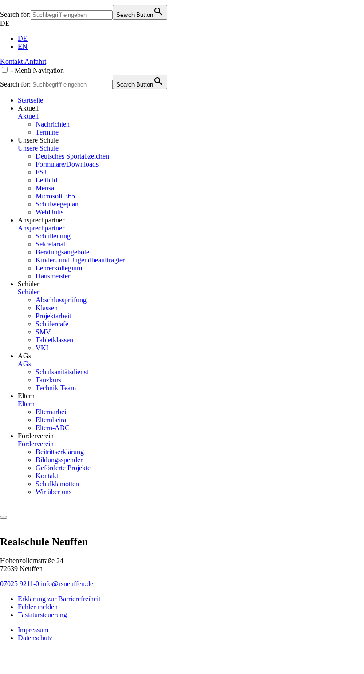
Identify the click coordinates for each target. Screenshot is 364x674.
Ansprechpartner (41, 228)
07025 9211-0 (19, 583)
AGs (24, 364)
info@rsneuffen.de (67, 583)
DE (5, 23)
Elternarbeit (52, 412)
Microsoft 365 (55, 196)
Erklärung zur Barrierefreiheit (59, 599)
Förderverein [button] (36, 436)
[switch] (5, 70)
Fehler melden (38, 607)
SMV (43, 332)
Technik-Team (56, 388)
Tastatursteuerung (42, 614)
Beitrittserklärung (60, 452)
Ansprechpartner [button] (41, 220)
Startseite (30, 100)
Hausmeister (53, 276)
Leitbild (46, 180)
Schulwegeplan (57, 204)
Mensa (45, 188)
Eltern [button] (26, 396)
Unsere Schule (38, 148)
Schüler (28, 292)
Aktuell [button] (28, 108)
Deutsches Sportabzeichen (72, 156)
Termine (47, 132)
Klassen (47, 308)
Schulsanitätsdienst (62, 372)
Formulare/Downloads (67, 164)
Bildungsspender (59, 460)
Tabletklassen (54, 340)
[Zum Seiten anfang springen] (3, 517)
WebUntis (49, 212)
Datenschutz (35, 638)
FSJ (41, 172)
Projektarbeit (53, 316)
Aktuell (28, 116)
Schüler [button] (28, 284)
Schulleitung (53, 236)
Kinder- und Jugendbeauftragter (80, 260)
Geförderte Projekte (63, 468)
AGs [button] (24, 356)
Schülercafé (52, 324)
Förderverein (36, 444)
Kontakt (47, 476)
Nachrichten (53, 124)
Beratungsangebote (62, 252)
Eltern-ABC (53, 428)
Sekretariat (50, 244)
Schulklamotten (57, 484)
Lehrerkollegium (59, 268)
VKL (43, 348)
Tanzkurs (48, 380)
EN (23, 46)
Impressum (33, 630)
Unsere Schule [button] (38, 140)
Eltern (26, 404)
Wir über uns (53, 492)
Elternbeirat (52, 420)
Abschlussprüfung (61, 300)
